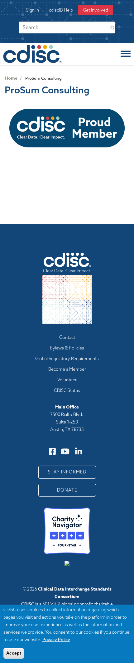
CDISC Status (67, 390)
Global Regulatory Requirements (67, 358)
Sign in (32, 10)
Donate (67, 490)
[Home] (32, 54)
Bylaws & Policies (67, 348)
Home (11, 78)
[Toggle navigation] (125, 54)
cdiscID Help (61, 10)
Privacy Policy (56, 639)
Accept (13, 653)
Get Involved (95, 10)
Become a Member (67, 369)
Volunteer (67, 380)
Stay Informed (67, 472)
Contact (67, 337)
